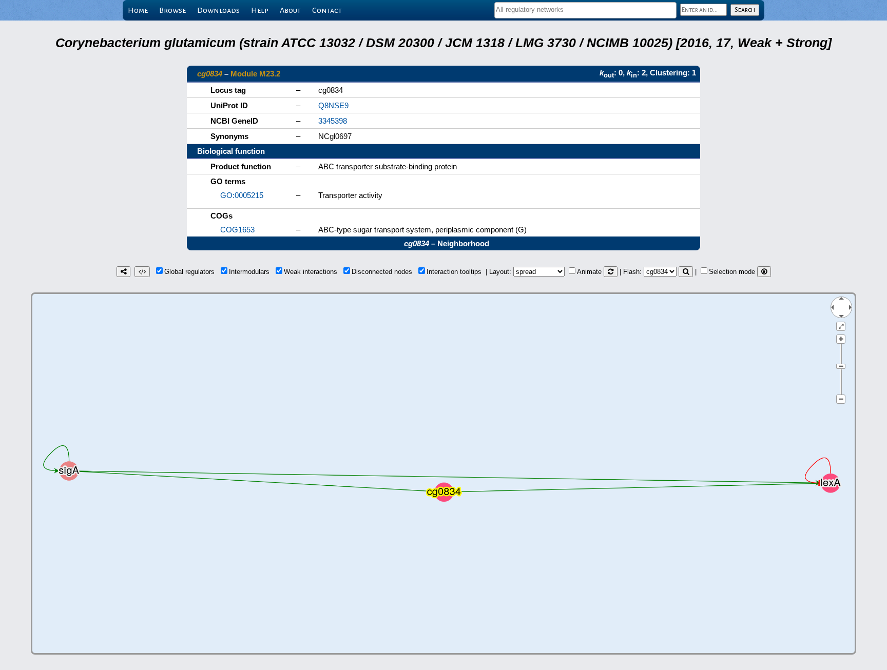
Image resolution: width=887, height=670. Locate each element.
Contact (327, 10)
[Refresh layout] (611, 271)
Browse (172, 10)
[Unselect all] (764, 271)
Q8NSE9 (333, 105)
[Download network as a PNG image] (123, 271)
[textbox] (585, 9)
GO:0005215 (241, 195)
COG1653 (237, 229)
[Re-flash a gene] (686, 271)
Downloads (218, 10)
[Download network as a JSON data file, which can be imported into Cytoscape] (142, 271)
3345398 (332, 120)
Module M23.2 (255, 73)
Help (259, 10)
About (290, 10)
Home (138, 10)
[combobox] (585, 10)
